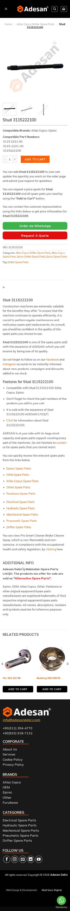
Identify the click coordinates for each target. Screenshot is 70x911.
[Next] (61, 67)
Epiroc (7, 792)
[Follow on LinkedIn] (30, 859)
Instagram (9, 364)
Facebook (52, 359)
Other (7, 797)
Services (9, 754)
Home (8, 24)
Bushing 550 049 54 (48, 677)
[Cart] (64, 9)
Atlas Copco (12, 782)
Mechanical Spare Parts (22, 514)
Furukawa (10, 802)
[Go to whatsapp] (61, 900)
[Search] (55, 9)
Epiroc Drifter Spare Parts (31, 256)
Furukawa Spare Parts (20, 493)
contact (61, 442)
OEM (6, 787)
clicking (51, 549)
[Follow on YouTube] (39, 859)
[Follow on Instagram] (14, 859)
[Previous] (8, 67)
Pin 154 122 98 (11, 677)
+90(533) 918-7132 (17, 733)
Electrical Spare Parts (20, 502)
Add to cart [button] (18, 689)
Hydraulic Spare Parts (20, 508)
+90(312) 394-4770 (17, 728)
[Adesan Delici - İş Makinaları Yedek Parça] (32, 8)
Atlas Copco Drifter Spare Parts (35, 24)
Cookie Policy (12, 759)
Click (9, 420)
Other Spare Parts (18, 487)
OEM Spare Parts (17, 474)
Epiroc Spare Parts (56, 256)
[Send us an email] (22, 859)
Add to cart (35, 159)
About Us (10, 749)
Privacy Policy (13, 764)
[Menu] (6, 9)
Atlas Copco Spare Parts (22, 481)
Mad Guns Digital (52, 890)
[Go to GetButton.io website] (61, 907)
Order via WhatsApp (35, 226)
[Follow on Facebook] (6, 859)
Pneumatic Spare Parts (21, 521)
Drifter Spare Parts (18, 262)
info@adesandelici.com (21, 720)
